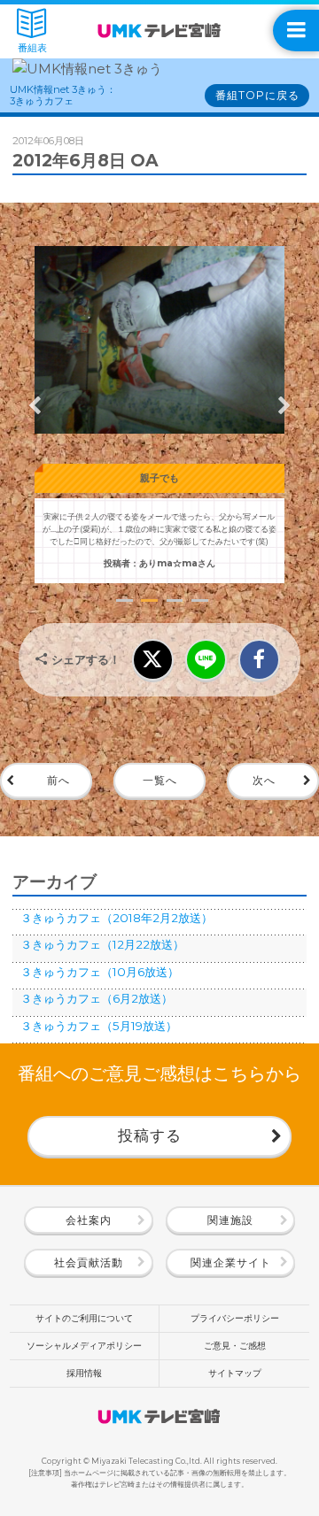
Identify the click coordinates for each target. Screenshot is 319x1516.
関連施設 (230, 1220)
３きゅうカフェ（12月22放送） (102, 944)
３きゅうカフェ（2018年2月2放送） (116, 918)
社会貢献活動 (88, 1262)
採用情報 (84, 1373)
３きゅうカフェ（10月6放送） (99, 972)
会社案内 (89, 1220)
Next (284, 405)
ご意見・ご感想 (235, 1345)
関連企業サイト (231, 1262)
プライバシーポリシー (235, 1318)
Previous (34, 405)
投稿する (150, 1135)
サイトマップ (234, 1373)
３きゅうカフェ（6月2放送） (96, 998)
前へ (58, 780)
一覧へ (160, 780)
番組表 (32, 48)
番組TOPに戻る (257, 95)
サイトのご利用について (84, 1318)
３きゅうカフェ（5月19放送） (98, 1026)
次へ (264, 780)
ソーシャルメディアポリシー (84, 1345)
